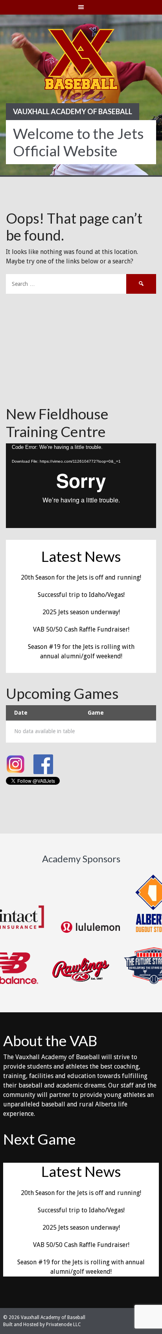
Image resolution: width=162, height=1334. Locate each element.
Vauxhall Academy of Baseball (72, 111)
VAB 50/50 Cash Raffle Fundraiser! (81, 629)
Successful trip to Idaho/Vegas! (81, 594)
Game (96, 713)
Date (21, 713)
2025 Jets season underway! (81, 612)
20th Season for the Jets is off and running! (81, 577)
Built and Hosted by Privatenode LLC (42, 1324)
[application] (81, 485)
